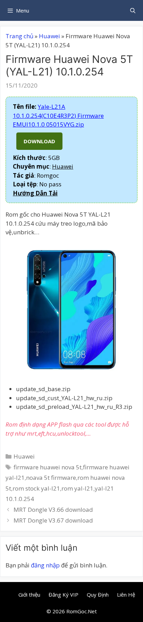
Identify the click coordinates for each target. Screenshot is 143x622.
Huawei (49, 36)
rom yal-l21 (77, 488)
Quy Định (98, 594)
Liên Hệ (126, 594)
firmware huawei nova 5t (48, 467)
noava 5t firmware (51, 478)
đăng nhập (45, 565)
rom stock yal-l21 (36, 488)
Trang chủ (19, 36)
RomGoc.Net (81, 611)
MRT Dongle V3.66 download (53, 510)
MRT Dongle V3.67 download (53, 520)
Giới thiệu (29, 594)
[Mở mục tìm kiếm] (133, 10)
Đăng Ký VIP (63, 594)
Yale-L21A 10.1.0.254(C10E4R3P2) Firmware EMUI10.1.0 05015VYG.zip (58, 115)
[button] (35, 193)
